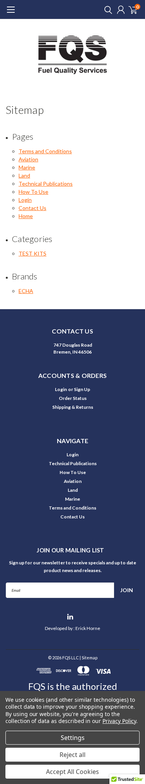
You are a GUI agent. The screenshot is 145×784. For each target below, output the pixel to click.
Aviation (28, 159)
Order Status (73, 398)
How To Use (33, 191)
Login (25, 199)
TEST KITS (32, 253)
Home (26, 216)
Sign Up (82, 389)
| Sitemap (88, 657)
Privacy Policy (119, 721)
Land (24, 175)
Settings (73, 737)
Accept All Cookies (72, 771)
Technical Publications (46, 183)
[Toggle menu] (10, 13)
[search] (106, 9)
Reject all (72, 754)
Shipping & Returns (72, 407)
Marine (27, 167)
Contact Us (32, 208)
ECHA (26, 291)
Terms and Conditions (45, 151)
